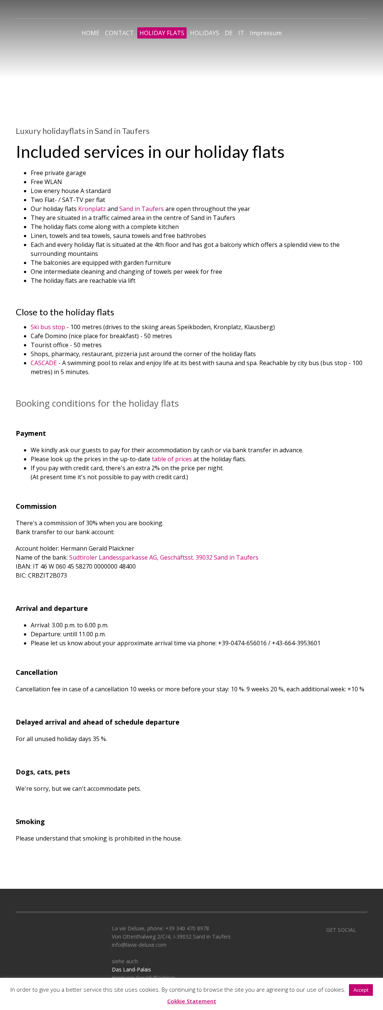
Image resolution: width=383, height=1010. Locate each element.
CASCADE (44, 363)
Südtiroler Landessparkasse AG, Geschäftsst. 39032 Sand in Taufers (163, 557)
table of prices (172, 459)
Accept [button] (360, 989)
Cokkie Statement (191, 1001)
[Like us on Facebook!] (361, 930)
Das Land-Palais (131, 969)
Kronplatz (92, 209)
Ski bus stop (49, 327)
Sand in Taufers (141, 209)
